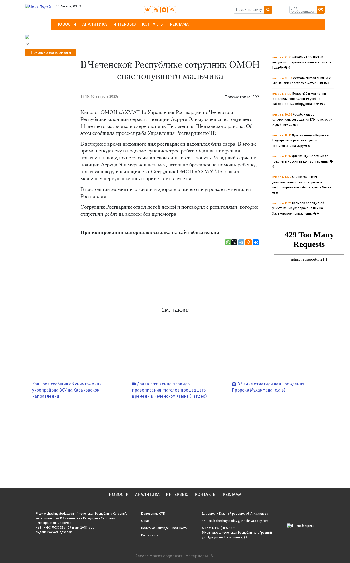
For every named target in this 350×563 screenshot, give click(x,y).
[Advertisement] (175, 441)
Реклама (179, 24)
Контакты (153, 24)
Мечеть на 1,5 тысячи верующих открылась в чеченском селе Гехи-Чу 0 (301, 62)
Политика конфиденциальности (164, 528)
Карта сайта (150, 535)
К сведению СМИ (153, 514)
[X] (234, 242)
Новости (66, 24)
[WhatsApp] (228, 242)
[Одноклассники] (248, 242)
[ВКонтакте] (256, 242)
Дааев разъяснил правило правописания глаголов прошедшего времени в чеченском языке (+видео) (169, 390)
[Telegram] (241, 242)
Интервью (124, 24)
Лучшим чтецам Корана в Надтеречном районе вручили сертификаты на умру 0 (300, 140)
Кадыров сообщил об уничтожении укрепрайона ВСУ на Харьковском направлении (67, 390)
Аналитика (94, 24)
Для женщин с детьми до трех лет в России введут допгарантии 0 (301, 161)
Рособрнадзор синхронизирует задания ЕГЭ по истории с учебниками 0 (302, 120)
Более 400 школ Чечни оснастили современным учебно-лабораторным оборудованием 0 (299, 99)
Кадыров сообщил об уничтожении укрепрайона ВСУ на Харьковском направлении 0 (298, 208)
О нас (145, 521)
